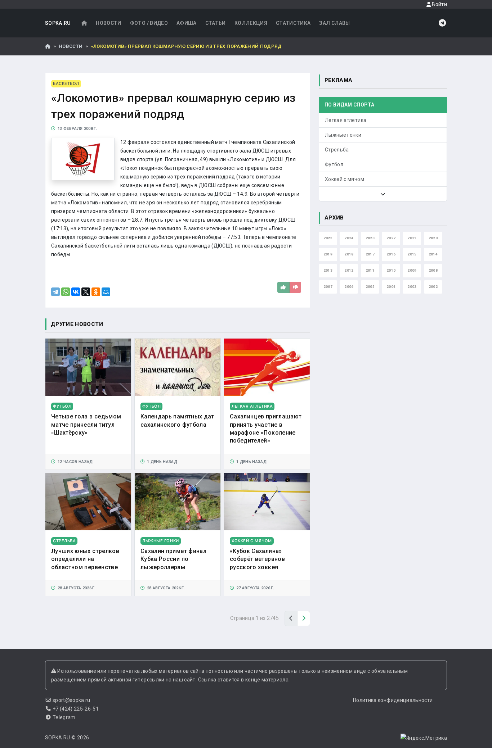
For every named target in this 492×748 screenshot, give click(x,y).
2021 (411, 238)
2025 (327, 238)
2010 (390, 270)
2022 (390, 238)
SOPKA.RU (58, 23)
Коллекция (250, 23)
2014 (433, 254)
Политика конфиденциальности (393, 700)
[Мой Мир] (106, 291)
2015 (411, 254)
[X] (85, 291)
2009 (411, 270)
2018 (348, 254)
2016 (390, 254)
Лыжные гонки (343, 135)
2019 (327, 254)
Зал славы (334, 23)
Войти (439, 4)
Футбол (334, 164)
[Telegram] (55, 291)
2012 (348, 270)
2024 (348, 238)
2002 (433, 287)
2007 (327, 287)
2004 (390, 287)
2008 (433, 270)
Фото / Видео (149, 23)
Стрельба (337, 150)
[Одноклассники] (95, 291)
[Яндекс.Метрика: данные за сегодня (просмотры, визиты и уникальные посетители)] (424, 738)
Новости (108, 23)
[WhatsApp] (65, 291)
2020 (433, 238)
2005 (370, 287)
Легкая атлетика (345, 120)
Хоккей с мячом (344, 179)
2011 (370, 270)
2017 (370, 254)
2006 (348, 287)
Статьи (215, 23)
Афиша (186, 23)
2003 (411, 287)
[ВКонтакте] (75, 291)
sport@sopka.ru (71, 700)
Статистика (293, 23)
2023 (370, 238)
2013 (327, 270)
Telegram (64, 717)
